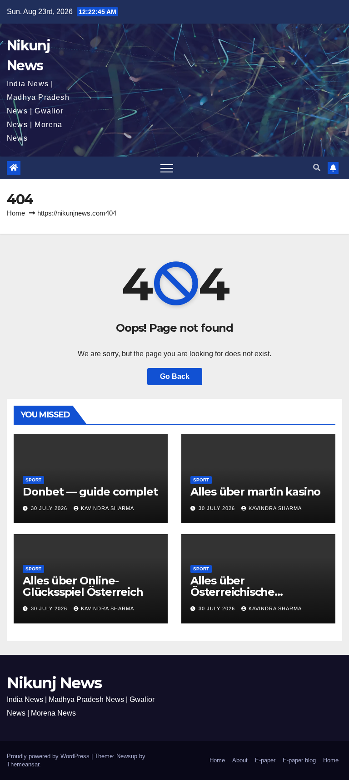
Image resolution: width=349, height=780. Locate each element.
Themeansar (23, 764)
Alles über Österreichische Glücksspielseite (234, 592)
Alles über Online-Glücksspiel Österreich (83, 586)
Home (16, 213)
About (240, 760)
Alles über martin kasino (255, 491)
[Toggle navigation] (167, 168)
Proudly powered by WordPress (49, 756)
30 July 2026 (50, 508)
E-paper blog (299, 760)
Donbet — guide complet (90, 491)
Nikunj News (54, 682)
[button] (316, 168)
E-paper (265, 760)
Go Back (174, 376)
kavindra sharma (107, 508)
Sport (33, 479)
